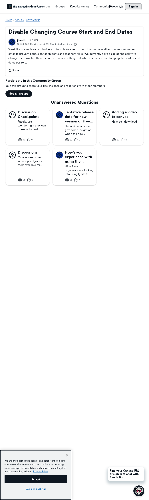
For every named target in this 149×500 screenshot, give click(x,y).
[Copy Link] (75, 44)
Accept (35, 479)
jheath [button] (21, 40)
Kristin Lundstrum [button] (63, 44)
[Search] (121, 6)
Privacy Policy (40, 471)
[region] (36, 475)
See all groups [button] (18, 93)
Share (13, 70)
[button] (12, 42)
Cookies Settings (35, 488)
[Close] (67, 455)
